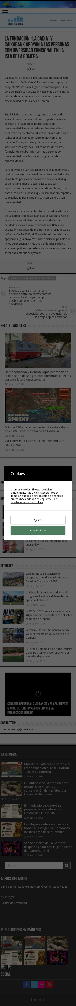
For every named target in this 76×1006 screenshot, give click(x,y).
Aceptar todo (38, 530)
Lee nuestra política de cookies (34, 500)
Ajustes (38, 520)
